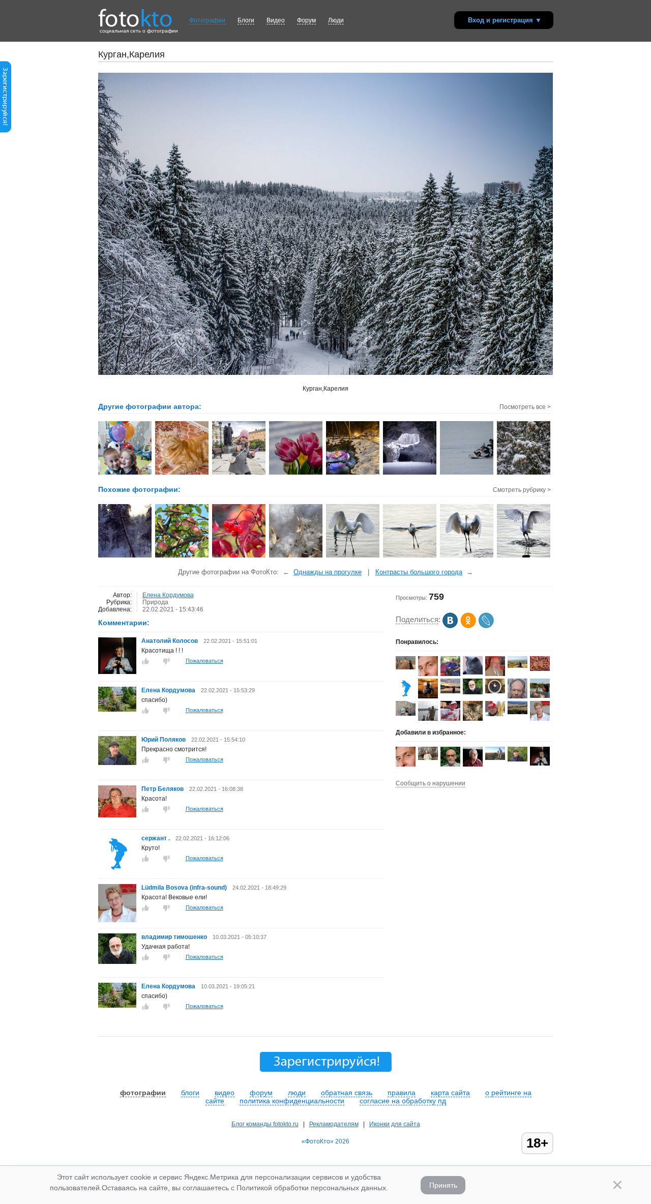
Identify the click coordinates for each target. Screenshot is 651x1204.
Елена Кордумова (168, 595)
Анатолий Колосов (169, 640)
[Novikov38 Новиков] (495, 674)
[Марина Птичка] (450, 691)
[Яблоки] (182, 556)
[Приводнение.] (524, 556)
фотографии (143, 1093)
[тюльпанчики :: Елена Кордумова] (296, 473)
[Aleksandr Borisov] (428, 696)
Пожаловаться (204, 661)
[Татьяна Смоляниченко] (540, 695)
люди (297, 1093)
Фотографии (207, 20)
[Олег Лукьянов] (428, 757)
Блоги (246, 20)
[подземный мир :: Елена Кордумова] (410, 473)
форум (261, 1093)
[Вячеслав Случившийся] (517, 665)
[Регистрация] (5, 130)
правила (402, 1093)
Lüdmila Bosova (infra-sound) (184, 887)
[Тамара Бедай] (450, 674)
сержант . (155, 838)
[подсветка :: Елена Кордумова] (353, 473)
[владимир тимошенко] (117, 961)
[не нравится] (166, 661)
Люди (336, 20)
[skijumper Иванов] (495, 714)
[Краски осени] (239, 556)
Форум (306, 20)
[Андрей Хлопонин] (495, 757)
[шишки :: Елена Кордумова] (524, 473)
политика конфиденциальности (292, 1101)
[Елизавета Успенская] (406, 713)
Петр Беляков (162, 788)
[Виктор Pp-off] (406, 696)
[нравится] (145, 661)
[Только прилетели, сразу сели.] (353, 556)
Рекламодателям (334, 1124)
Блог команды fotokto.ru (265, 1124)
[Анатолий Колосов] (117, 672)
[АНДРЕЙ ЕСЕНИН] (473, 672)
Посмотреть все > (525, 406)
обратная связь (346, 1093)
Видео (276, 20)
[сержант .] (117, 870)
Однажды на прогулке (327, 572)
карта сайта (450, 1093)
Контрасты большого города (418, 572)
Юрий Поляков (163, 739)
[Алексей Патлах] (517, 712)
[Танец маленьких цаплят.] (467, 556)
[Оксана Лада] (473, 718)
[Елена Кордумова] (117, 709)
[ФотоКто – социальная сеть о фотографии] (135, 14)
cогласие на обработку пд (403, 1101)
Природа (155, 602)
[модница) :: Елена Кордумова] (239, 473)
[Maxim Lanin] (540, 668)
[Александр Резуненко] (450, 718)
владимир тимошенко (175, 937)
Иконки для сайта (394, 1124)
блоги (190, 1093)
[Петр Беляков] (117, 815)
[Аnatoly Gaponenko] (495, 691)
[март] (296, 556)
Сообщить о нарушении (430, 783)
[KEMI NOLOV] (406, 667)
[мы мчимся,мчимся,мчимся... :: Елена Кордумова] (467, 473)
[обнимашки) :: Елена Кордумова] (125, 473)
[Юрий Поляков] (117, 763)
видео (224, 1093)
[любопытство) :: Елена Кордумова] (182, 473)
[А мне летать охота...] (410, 556)
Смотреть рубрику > (522, 489)
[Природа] (125, 556)
